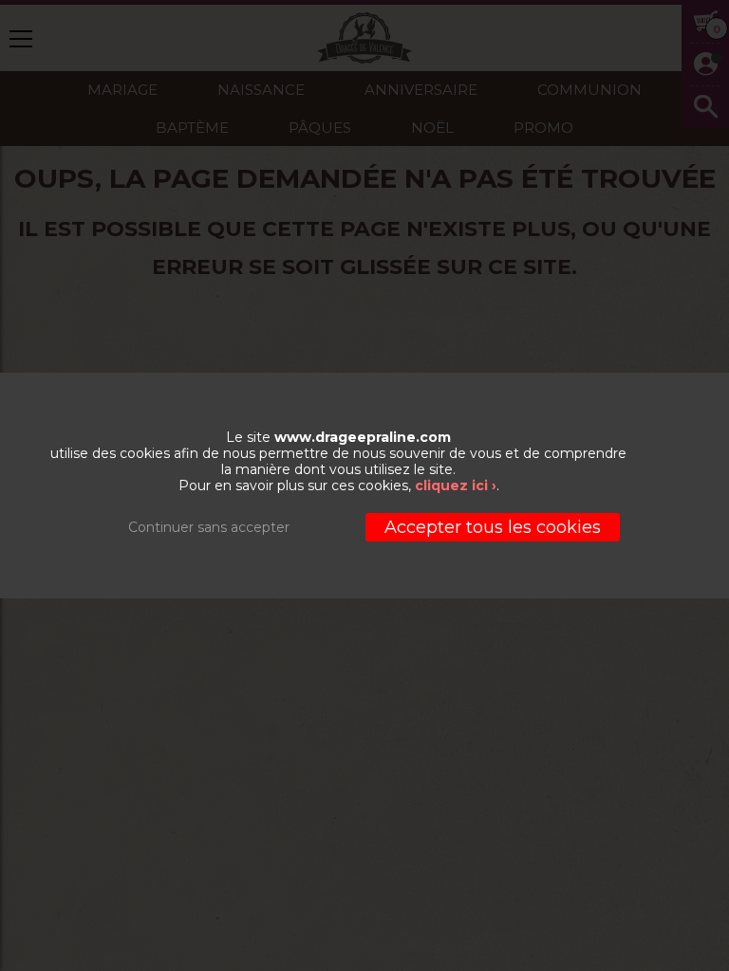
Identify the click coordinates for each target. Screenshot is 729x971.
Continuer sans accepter (209, 527)
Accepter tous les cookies (492, 527)
